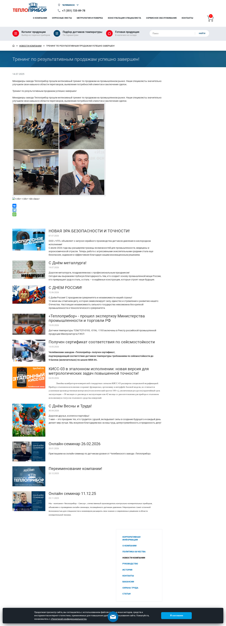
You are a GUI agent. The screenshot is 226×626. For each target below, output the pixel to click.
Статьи (126, 593)
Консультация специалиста (124, 17)
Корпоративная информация (131, 538)
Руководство (130, 563)
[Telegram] (87, 210)
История (127, 569)
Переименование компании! (75, 468)
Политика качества (134, 551)
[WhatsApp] (87, 214)
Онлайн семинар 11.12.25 (72, 493)
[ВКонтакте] (87, 206)
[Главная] (13, 45)
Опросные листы (62, 17)
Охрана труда (130, 587)
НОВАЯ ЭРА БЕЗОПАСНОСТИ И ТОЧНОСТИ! (89, 230)
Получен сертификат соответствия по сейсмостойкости (102, 341)
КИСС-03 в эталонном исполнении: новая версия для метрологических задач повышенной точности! (99, 371)
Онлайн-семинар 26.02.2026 (74, 443)
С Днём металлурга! (67, 262)
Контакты (187, 17)
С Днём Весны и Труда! (70, 406)
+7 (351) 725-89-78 (73, 10)
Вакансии (128, 581)
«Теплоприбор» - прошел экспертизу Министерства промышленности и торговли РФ (97, 318)
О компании (40, 17)
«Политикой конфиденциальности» (69, 618)
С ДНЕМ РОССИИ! (65, 287)
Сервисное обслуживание (161, 17)
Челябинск (68, 4)
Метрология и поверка (90, 17)
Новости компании (30, 45)
